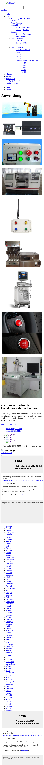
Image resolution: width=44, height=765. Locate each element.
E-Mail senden (6, 453)
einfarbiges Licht (22, 30)
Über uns (9, 74)
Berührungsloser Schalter (20, 18)
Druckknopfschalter (18, 47)
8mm (18, 52)
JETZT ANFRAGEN (9, 424)
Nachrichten (10, 79)
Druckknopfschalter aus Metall (27, 61)
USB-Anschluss (17, 38)
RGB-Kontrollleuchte (24, 27)
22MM (23, 70)
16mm (18, 56)
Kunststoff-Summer (23, 34)
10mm (18, 54)
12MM (23, 63)
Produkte (9, 16)
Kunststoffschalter (23, 50)
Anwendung (11, 76)
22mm (18, 59)
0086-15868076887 (13, 431)
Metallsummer (21, 36)
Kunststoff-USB (22, 43)
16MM (23, 65)
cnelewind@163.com (14, 429)
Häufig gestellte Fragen (15, 81)
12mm (23, 45)
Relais (13, 21)
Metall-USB (20, 41)
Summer (14, 32)
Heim (8, 14)
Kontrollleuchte (17, 25)
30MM (23, 72)
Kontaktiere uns (12, 83)
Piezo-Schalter (16, 23)
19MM (23, 67)
